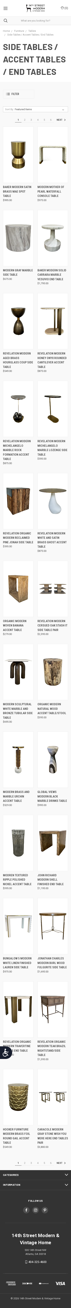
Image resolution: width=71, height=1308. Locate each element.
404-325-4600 (37, 1262)
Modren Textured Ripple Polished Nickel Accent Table (17, 880)
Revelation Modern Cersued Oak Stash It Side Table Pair (52, 625)
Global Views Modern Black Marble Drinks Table (52, 796)
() (66, 8)
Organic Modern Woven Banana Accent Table (14, 625)
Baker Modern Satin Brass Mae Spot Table (17, 191)
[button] (18, 94)
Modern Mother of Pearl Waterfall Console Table (50, 191)
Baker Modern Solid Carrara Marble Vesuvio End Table (51, 275)
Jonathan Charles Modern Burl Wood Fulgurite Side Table (52, 963)
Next (60, 119)
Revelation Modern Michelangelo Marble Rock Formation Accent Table (17, 450)
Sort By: (9, 109)
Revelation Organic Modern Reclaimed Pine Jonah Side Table (18, 538)
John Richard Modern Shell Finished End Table (50, 880)
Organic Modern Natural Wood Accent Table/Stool (51, 708)
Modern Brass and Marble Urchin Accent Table (16, 796)
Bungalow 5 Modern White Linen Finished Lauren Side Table (17, 963)
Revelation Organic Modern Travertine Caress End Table (17, 1046)
